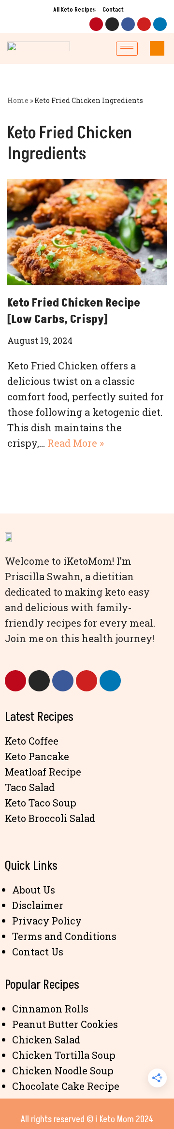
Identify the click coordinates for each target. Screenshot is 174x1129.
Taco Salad (30, 787)
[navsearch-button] (157, 48)
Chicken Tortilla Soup (64, 1055)
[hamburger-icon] (127, 49)
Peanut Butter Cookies (65, 1024)
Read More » (75, 443)
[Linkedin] (160, 24)
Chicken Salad (46, 1039)
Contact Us (37, 951)
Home (18, 100)
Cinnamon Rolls (50, 1008)
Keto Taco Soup (40, 802)
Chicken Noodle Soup (63, 1070)
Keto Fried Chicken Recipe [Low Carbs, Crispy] (73, 311)
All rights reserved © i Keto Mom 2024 (87, 1119)
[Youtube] (144, 24)
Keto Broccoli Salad (50, 818)
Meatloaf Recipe (43, 771)
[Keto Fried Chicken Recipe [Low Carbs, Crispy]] (87, 232)
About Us (33, 889)
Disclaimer (37, 905)
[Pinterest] (96, 24)
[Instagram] (112, 24)
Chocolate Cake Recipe (65, 1086)
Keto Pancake (37, 756)
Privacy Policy (47, 920)
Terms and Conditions (64, 936)
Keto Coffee (31, 740)
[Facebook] (128, 24)
